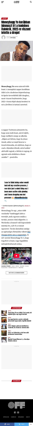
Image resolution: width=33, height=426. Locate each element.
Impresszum (6, 417)
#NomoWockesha (20, 197)
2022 (13, 266)
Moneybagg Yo (13, 267)
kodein (22, 266)
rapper (21, 267)
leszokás (5, 267)
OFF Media (12, 37)
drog (17, 266)
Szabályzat (13, 417)
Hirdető (28, 417)
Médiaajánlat (21, 417)
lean (27, 266)
